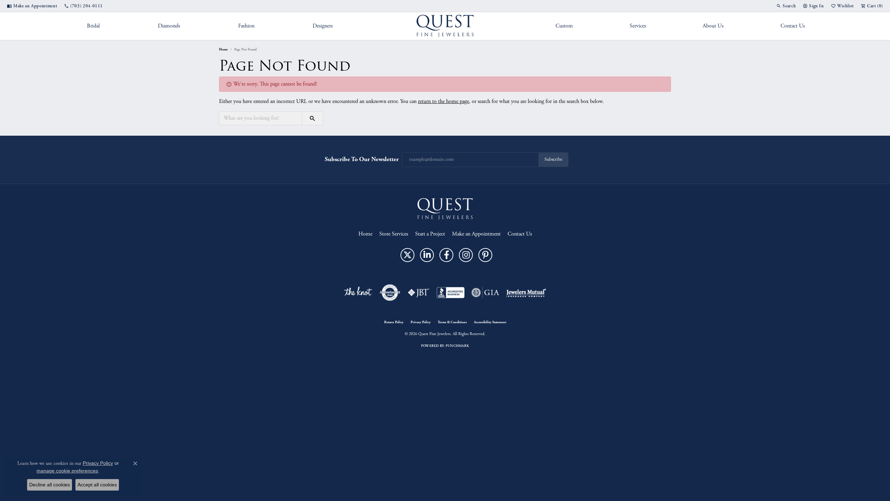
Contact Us (792, 26)
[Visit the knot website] (357, 292)
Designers (323, 26)
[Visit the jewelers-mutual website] (526, 292)
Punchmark (457, 346)
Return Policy (394, 322)
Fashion (246, 26)
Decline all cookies (49, 484)
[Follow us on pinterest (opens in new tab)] (485, 255)
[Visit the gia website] (485, 292)
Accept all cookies (97, 484)
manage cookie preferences (67, 471)
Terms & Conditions (452, 322)
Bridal (93, 26)
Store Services (393, 234)
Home (223, 49)
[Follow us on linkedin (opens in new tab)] (427, 255)
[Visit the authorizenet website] (390, 292)
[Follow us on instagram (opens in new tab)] (466, 255)
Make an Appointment (476, 234)
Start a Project (430, 234)
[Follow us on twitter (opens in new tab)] (407, 255)
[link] (32, 6)
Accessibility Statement (490, 322)
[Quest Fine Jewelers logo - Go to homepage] (445, 26)
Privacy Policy (421, 322)
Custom (564, 26)
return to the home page (443, 101)
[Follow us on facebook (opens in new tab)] (446, 255)
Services (638, 26)
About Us (713, 26)
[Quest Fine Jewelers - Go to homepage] (445, 208)
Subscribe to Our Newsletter (362, 159)
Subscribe (553, 159)
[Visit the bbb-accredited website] (450, 292)
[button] (786, 6)
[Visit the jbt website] (418, 292)
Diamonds (169, 26)
